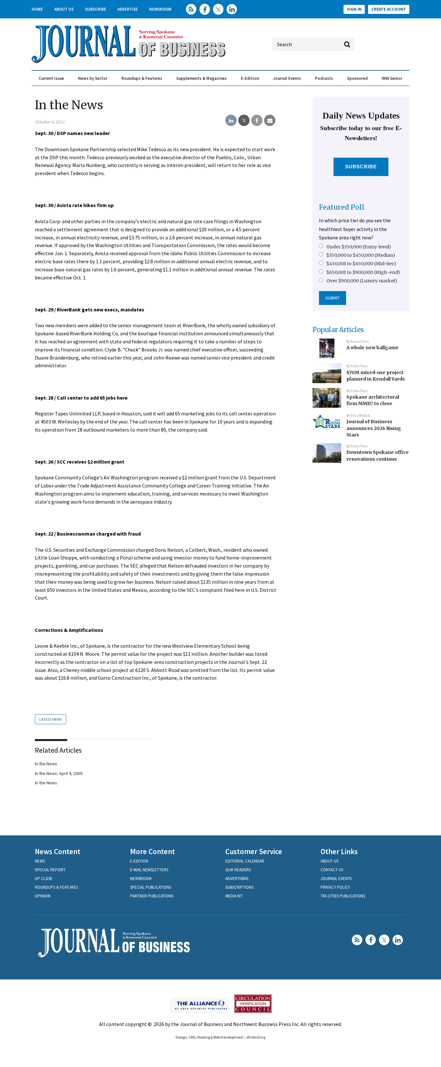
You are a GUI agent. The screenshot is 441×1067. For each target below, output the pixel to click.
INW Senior (392, 78)
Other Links (339, 851)
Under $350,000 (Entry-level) (358, 247)
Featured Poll (341, 207)
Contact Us (332, 870)
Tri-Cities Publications (343, 896)
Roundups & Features (141, 78)
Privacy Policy (335, 887)
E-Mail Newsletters (149, 870)
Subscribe (95, 9)
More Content (152, 851)
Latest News (50, 719)
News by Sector (93, 78)
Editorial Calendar (244, 861)
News (40, 861)
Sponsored (357, 78)
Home (37, 9)
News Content (57, 851)
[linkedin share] (231, 120)
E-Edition (250, 78)
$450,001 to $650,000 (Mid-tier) (361, 264)
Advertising (237, 878)
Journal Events (287, 78)
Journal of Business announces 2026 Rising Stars (373, 428)
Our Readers (238, 870)
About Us (64, 9)
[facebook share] (256, 120)
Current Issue (51, 78)
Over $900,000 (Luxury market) (361, 281)
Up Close (44, 878)
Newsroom (160, 9)
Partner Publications (151, 896)
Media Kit (234, 896)
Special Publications (150, 887)
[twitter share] (244, 120)
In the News (46, 764)
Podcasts (324, 78)
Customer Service (253, 851)
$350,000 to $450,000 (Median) (360, 255)
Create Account (388, 9)
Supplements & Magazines (201, 78)
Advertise (128, 9)
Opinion (42, 896)
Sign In (354, 9)
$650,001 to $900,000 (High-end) (363, 272)
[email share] (269, 120)
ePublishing (255, 1037)
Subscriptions (239, 887)
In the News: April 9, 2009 (58, 773)
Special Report (50, 870)
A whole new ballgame (372, 347)
